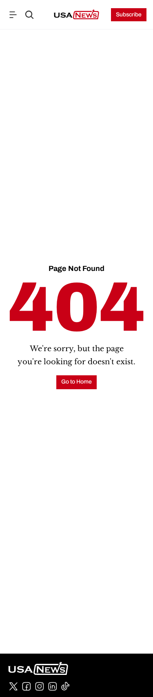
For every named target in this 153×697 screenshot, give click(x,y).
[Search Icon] (29, 15)
